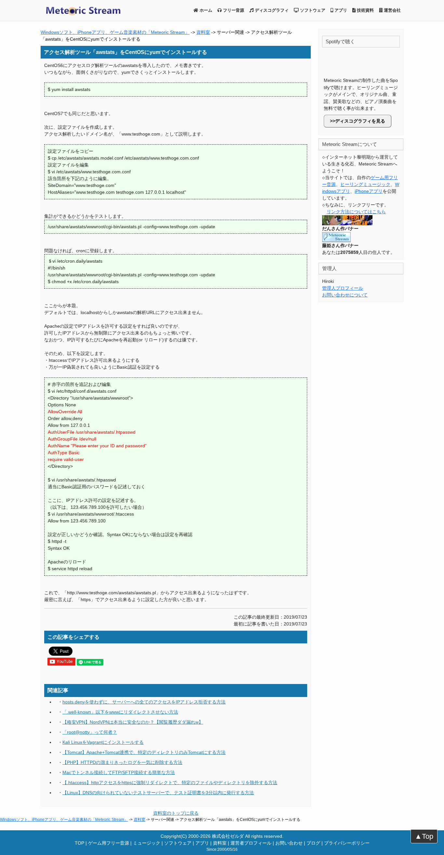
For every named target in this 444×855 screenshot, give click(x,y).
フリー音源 (233, 10)
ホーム (205, 10)
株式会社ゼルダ (228, 836)
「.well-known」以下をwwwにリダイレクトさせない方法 (120, 712)
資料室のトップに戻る (176, 813)
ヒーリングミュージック (365, 184)
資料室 (203, 32)
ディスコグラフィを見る (360, 121)
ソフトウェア (312, 10)
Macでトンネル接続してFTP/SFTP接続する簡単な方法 (118, 772)
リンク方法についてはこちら (356, 211)
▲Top (424, 836)
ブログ (313, 843)
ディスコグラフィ (271, 10)
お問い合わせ (289, 843)
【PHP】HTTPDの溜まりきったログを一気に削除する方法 (122, 762)
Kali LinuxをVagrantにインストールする (103, 742)
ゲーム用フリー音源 (108, 843)
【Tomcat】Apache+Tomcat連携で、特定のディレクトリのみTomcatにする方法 (144, 752)
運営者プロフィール (250, 843)
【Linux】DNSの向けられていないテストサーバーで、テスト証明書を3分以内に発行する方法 (158, 792)
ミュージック (146, 843)
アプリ (340, 10)
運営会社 (392, 10)
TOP (79, 843)
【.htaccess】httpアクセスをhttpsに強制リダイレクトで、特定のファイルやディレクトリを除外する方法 (169, 782)
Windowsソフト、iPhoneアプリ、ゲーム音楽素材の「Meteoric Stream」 (115, 32)
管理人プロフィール (342, 288)
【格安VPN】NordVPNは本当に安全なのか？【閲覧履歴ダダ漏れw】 (132, 722)
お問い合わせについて (345, 294)
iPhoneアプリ (369, 191)
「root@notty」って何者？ (89, 732)
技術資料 (365, 10)
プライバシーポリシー (347, 843)
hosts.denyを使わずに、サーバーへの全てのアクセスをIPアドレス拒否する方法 (144, 701)
